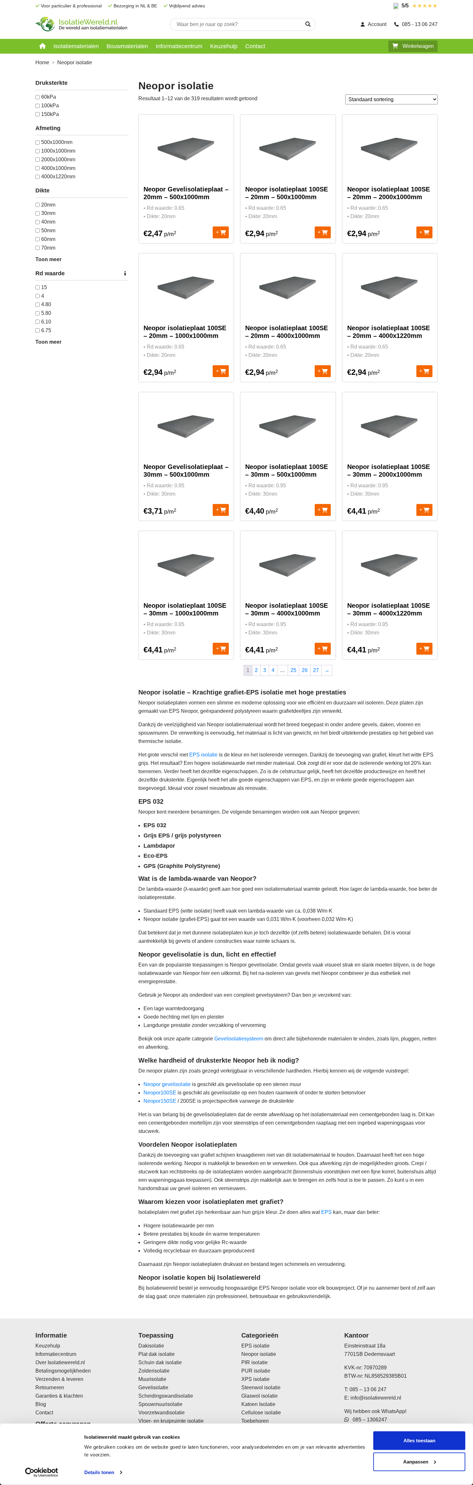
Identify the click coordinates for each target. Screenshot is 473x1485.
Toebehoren (255, 1421)
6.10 (46, 321)
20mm (48, 205)
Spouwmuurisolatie (160, 1404)
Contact (255, 46)
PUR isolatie (255, 1371)
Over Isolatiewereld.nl (60, 1362)
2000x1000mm (58, 159)
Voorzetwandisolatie (161, 1412)
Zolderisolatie (154, 1371)
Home (42, 62)
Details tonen (99, 1472)
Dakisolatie (151, 1345)
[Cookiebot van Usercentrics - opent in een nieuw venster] (42, 1472)
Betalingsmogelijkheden (63, 1371)
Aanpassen (415, 1461)
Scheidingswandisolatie (165, 1396)
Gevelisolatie (153, 1387)
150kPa (50, 114)
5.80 (46, 313)
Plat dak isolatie (156, 1354)
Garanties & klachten (59, 1396)
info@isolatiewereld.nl (375, 1398)
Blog (40, 1404)
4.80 (46, 304)
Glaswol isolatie (259, 1396)
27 (316, 670)
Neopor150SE (160, 1101)
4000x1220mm (58, 176)
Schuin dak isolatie (160, 1362)
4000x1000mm (58, 168)
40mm (48, 222)
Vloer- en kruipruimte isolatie (171, 1421)
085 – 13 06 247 (367, 1389)
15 (44, 287)
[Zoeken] (307, 24)
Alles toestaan (419, 1440)
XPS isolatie (255, 1379)
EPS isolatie (203, 754)
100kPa (50, 105)
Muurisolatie (152, 1379)
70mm (48, 248)
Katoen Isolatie (258, 1404)
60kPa (48, 97)
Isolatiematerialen (76, 46)
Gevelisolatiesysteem (238, 1038)
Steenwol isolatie (261, 1387)
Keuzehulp (223, 46)
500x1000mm (56, 142)
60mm (48, 239)
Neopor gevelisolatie (167, 1084)
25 (293, 670)
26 (305, 670)
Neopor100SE (160, 1092)
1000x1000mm (58, 151)
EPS (326, 1212)
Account (377, 24)
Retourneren (49, 1387)
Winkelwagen (417, 46)
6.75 (46, 330)
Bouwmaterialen (127, 46)
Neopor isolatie (258, 1354)
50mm (48, 230)
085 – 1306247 (368, 1419)
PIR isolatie (254, 1362)
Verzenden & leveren (59, 1379)
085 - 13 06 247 (420, 24)
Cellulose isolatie (261, 1412)
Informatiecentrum (179, 46)
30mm (48, 213)
